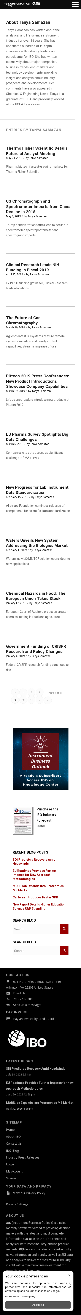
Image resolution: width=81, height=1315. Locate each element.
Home (10, 1129)
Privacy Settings (17, 1204)
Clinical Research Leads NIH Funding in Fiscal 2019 (32, 267)
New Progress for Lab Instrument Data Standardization (37, 490)
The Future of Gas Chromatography (23, 320)
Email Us (19, 993)
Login (10, 1164)
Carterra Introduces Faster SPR (35, 897)
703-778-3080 (23, 999)
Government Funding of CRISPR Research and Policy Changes (36, 649)
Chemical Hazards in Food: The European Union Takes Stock (35, 596)
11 (31, 699)
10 (23, 699)
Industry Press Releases (22, 1157)
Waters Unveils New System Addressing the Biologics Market (37, 543)
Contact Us (14, 1143)
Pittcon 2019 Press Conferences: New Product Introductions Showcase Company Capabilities (37, 381)
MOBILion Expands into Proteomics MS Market (39, 1102)
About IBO (13, 1137)
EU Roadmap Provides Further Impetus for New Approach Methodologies (34, 875)
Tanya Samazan (38, 158)
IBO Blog (12, 1150)
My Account (14, 1171)
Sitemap (11, 1178)
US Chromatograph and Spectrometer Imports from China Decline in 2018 (38, 206)
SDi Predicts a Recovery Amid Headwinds (35, 1068)
